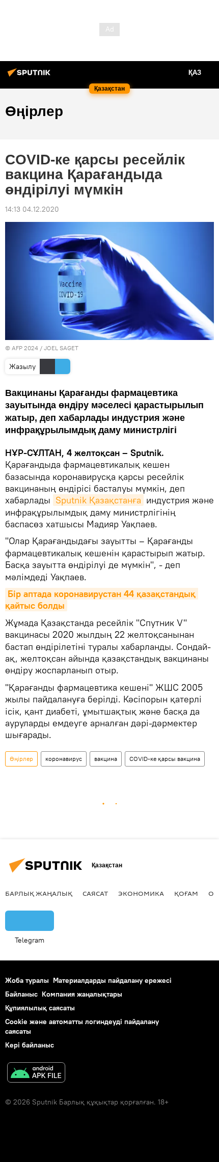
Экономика (141, 893)
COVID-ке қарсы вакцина (164, 758)
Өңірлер (21, 758)
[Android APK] (36, 1073)
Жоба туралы (27, 980)
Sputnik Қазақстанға (98, 500)
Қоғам (186, 893)
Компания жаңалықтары (82, 994)
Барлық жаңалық (38, 893)
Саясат (95, 893)
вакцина (105, 758)
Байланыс (21, 994)
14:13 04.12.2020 (32, 209)
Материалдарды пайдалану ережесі (112, 980)
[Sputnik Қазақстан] (30, 76)
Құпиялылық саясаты (40, 1007)
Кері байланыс (29, 1045)
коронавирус (63, 758)
